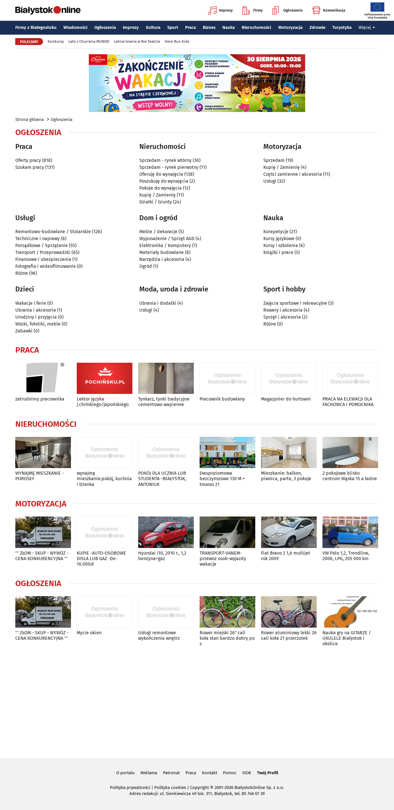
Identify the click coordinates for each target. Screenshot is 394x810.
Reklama (148, 772)
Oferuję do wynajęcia (161, 174)
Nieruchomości (256, 27)
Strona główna (29, 119)
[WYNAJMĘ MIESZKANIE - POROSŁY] (43, 452)
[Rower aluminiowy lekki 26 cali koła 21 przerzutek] (289, 612)
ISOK (246, 772)
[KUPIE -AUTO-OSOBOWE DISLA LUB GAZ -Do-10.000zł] (104, 532)
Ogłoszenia (293, 10)
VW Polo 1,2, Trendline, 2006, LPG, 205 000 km (345, 555)
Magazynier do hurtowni (286, 399)
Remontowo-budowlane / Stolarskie (53, 231)
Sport (172, 27)
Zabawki (24, 331)
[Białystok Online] (47, 10)
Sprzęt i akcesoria (282, 317)
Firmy (258, 10)
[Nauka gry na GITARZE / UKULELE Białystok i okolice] (350, 612)
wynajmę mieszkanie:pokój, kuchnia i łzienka (104, 478)
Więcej (365, 27)
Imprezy (226, 10)
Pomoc (230, 772)
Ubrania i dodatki (157, 303)
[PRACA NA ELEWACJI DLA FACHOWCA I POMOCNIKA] (350, 378)
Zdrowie (317, 27)
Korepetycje (275, 231)
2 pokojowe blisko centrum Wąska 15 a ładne (349, 475)
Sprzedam (274, 160)
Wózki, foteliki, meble (38, 324)
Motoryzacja (290, 27)
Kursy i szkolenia (280, 245)
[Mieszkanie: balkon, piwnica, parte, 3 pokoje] (289, 452)
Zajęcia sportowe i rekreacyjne (295, 303)
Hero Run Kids (177, 41)
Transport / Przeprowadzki (42, 252)
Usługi (269, 181)
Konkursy (56, 41)
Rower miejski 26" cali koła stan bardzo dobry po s (227, 638)
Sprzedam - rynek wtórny (165, 160)
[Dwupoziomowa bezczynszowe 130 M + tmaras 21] (227, 452)
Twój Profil (267, 772)
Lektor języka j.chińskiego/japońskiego (103, 401)
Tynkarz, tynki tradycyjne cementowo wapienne (164, 401)
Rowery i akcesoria (283, 310)
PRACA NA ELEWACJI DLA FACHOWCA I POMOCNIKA (348, 401)
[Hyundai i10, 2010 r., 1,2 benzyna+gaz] (166, 532)
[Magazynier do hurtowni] (289, 378)
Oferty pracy (28, 160)
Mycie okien (89, 632)
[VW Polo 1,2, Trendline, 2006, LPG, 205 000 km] (350, 532)
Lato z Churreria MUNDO (88, 41)
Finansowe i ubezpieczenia (43, 259)
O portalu (125, 772)
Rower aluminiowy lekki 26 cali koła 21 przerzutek (289, 635)
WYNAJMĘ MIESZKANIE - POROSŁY (39, 475)
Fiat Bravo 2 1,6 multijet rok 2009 (285, 555)
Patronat (171, 772)
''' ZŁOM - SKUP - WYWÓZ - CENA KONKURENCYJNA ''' (41, 555)
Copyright (199, 787)
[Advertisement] (197, 701)
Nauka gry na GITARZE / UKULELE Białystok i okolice (346, 638)
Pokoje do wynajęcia (160, 188)
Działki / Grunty (155, 202)
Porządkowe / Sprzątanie (41, 245)
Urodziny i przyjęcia (36, 317)
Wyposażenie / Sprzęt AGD (166, 238)
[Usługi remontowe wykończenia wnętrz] (166, 612)
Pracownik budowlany (222, 399)
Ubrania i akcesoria (35, 310)
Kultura (153, 27)
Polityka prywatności (130, 787)
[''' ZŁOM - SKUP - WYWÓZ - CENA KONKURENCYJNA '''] (43, 532)
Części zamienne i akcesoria (292, 174)
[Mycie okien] (104, 612)
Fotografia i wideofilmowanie (45, 266)
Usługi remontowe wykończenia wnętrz (159, 635)
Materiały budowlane (161, 252)
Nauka (228, 27)
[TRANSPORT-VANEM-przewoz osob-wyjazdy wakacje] (227, 532)
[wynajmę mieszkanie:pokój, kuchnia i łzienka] (104, 452)
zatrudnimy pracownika (39, 399)
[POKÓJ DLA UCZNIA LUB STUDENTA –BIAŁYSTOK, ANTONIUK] (166, 452)
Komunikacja (334, 10)
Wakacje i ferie (30, 303)
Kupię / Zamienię (157, 195)
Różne (21, 273)
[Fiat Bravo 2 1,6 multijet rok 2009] (289, 532)
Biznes (209, 27)
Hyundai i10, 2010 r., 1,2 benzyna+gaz (162, 555)
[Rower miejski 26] (227, 612)
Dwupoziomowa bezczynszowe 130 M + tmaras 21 (222, 478)
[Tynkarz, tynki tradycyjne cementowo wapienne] (166, 378)
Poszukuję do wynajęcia (163, 181)
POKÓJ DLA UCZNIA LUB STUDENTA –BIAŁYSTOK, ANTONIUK (162, 478)
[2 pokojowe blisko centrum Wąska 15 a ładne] (350, 452)
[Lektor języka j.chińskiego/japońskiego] (104, 378)
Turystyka (342, 27)
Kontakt (209, 772)
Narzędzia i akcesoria (161, 259)
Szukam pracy (29, 167)
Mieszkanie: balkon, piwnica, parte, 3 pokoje (286, 475)
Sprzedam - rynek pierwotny (168, 167)
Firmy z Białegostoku (36, 27)
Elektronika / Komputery (165, 245)
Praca (190, 27)
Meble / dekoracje (158, 231)
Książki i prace (278, 252)
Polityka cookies (170, 787)
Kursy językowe (278, 238)
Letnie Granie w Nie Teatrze (137, 41)
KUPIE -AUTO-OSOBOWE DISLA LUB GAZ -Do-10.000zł (101, 558)
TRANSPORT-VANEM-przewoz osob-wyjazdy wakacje (223, 558)
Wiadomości (75, 27)
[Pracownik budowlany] (227, 378)
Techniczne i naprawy (37, 238)
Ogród (145, 266)
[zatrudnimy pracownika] (43, 378)
